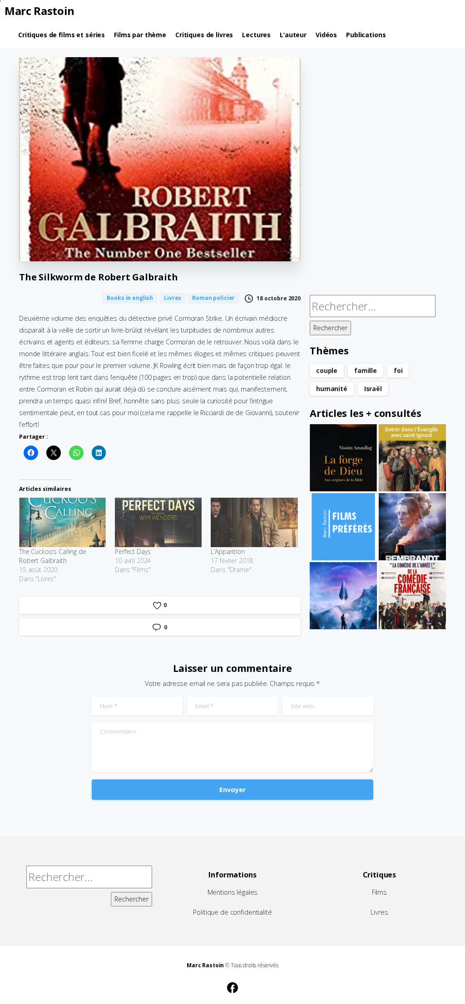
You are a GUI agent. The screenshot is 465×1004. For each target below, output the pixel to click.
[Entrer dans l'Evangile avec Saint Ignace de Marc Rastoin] (412, 457)
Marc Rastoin (39, 10)
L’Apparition (227, 551)
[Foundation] (343, 595)
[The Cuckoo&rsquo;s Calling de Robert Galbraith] (62, 522)
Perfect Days (132, 551)
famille (365, 370)
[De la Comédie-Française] (412, 595)
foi (398, 370)
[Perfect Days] (158, 522)
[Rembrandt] (412, 526)
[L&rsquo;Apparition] (254, 522)
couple (326, 370)
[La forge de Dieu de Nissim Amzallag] (343, 457)
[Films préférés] (343, 526)
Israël (373, 388)
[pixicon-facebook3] (232, 987)
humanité (331, 388)
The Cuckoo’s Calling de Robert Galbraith (52, 556)
